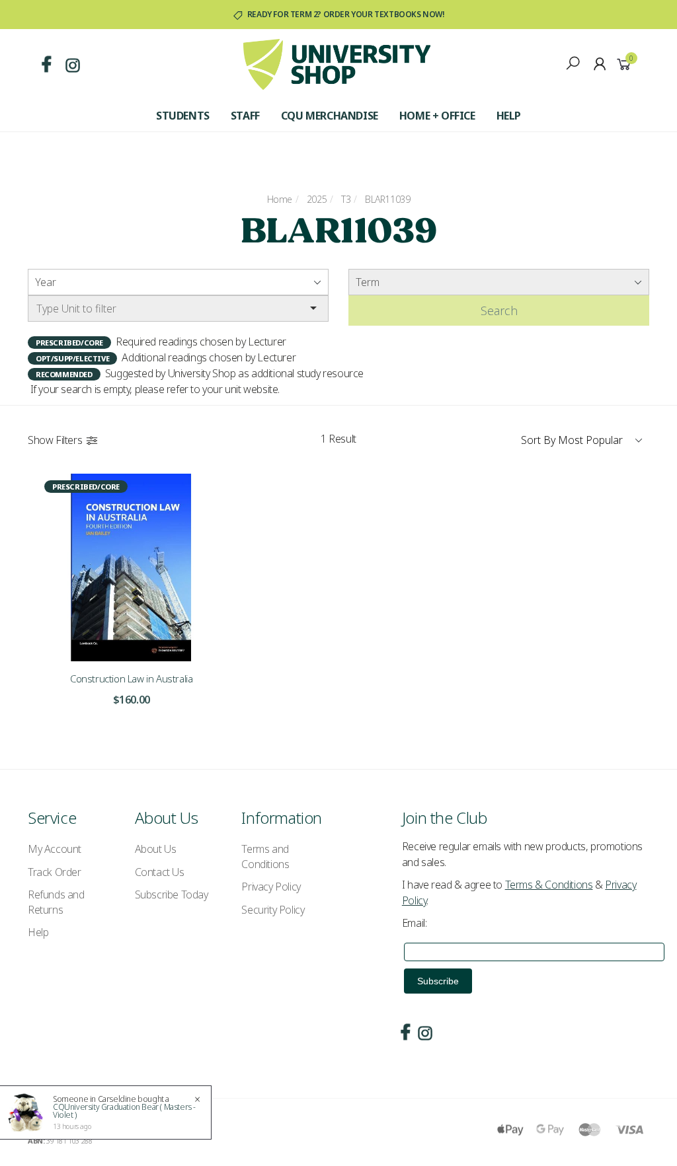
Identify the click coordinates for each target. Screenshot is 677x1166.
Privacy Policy (270, 886)
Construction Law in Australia (131, 678)
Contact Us (159, 872)
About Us (156, 849)
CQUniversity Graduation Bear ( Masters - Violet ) (124, 1110)
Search (499, 310)
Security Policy (272, 909)
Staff (245, 115)
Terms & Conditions (549, 884)
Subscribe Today (171, 894)
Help (509, 115)
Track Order (54, 872)
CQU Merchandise (329, 115)
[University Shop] (336, 63)
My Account (54, 849)
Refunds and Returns (56, 901)
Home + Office (437, 115)
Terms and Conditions (265, 856)
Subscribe (438, 981)
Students (183, 115)
